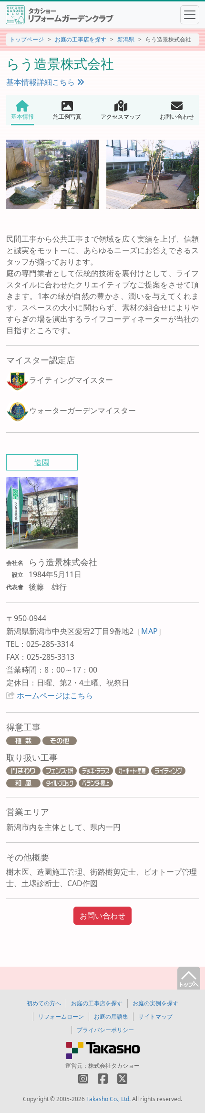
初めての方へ (44, 1003)
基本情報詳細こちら (41, 82)
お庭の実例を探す (155, 1003)
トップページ (27, 39)
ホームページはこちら (55, 695)
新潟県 (125, 39)
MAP (149, 631)
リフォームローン (61, 1016)
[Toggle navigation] (189, 14)
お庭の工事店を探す (80, 39)
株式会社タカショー (114, 1066)
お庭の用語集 (111, 1016)
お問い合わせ (102, 915)
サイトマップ (155, 1016)
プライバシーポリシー (105, 1030)
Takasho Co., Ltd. (108, 1099)
